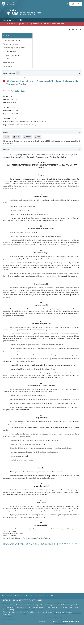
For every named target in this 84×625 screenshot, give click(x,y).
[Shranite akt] (73, 30)
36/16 (22, 91)
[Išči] (67, 4)
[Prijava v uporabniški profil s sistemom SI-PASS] (76, 4)
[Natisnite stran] (80, 30)
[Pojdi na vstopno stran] (8, 5)
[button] (42, 73)
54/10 (17, 91)
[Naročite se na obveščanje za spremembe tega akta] (69, 30)
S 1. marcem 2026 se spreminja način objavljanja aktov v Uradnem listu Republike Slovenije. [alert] (35, 24)
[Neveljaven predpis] (4, 81)
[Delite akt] (77, 30)
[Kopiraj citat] (18, 73)
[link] (7, 20)
